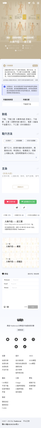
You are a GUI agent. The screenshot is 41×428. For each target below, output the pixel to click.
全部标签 (5, 366)
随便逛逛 (20, 330)
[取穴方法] (38, 134)
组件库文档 (19, 373)
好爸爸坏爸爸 (16, 37)
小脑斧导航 (19, 389)
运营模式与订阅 (29, 202)
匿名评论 (30, 274)
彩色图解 (19, 140)
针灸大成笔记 (33, 215)
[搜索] (33, 3)
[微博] (24, 339)
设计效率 (19, 370)
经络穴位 (18, 215)
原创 (8, 37)
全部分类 (5, 363)
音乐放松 (19, 392)
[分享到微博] (17, 207)
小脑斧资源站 (20, 386)
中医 (6, 215)
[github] (33, 339)
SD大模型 (32, 360)
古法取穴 (8, 140)
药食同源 (32, 386)
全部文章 (5, 360)
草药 (30, 389)
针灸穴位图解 (31, 140)
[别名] (38, 114)
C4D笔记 (5, 383)
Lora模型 (32, 363)
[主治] (38, 169)
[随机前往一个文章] (29, 3)
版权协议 (5, 405)
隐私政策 (36, 274)
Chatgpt (18, 383)
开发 (3, 392)
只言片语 (5, 370)
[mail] (7, 339)
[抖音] (24, 346)
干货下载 (5, 386)
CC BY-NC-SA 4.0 (24, 227)
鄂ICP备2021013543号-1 (10, 424)
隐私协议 (5, 402)
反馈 (36, 80)
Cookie (4, 408)
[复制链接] (24, 207)
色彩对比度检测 (21, 363)
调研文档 (19, 366)
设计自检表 (19, 360)
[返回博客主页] (5, 3)
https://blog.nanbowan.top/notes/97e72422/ (17, 224)
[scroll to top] (36, 158)
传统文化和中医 (28, 37)
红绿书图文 (6, 389)
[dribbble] (16, 346)
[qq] (16, 339)
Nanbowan (21, 229)
